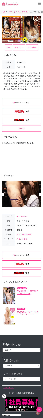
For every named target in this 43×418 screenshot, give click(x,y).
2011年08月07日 (24, 234)
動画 (8, 47)
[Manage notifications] (38, 413)
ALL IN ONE (22, 216)
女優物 (24, 239)
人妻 (18, 239)
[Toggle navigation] (38, 3)
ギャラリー (18, 47)
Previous (2, 194)
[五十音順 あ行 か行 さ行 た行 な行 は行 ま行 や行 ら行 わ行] (21, 366)
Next (40, 194)
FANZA (22, 128)
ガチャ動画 (32, 47)
